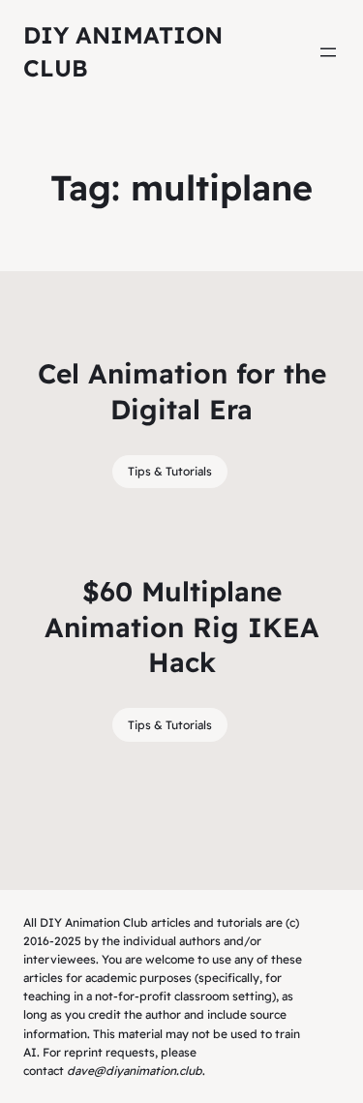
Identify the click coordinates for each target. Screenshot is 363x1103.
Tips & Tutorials (170, 471)
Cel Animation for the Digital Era (182, 390)
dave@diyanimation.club (134, 1070)
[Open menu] (328, 52)
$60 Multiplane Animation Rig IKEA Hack (182, 626)
